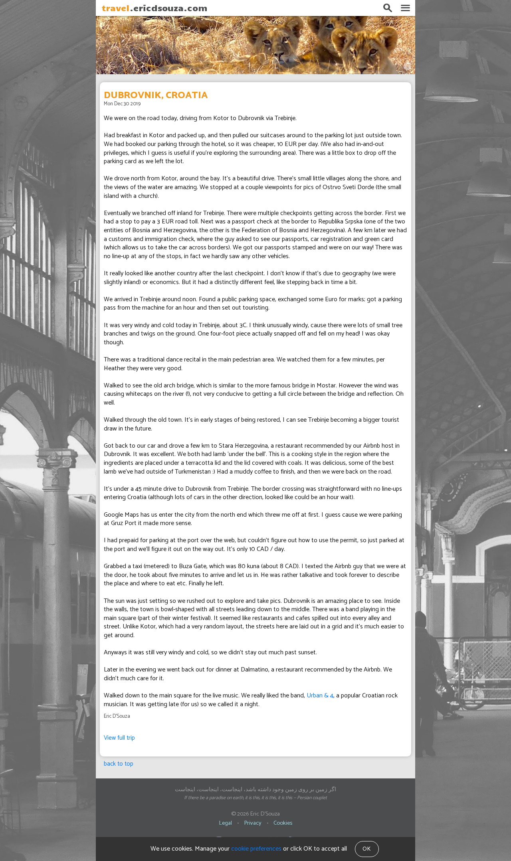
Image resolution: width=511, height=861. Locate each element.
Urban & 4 (320, 695)
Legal (225, 823)
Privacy (252, 823)
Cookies (282, 823)
